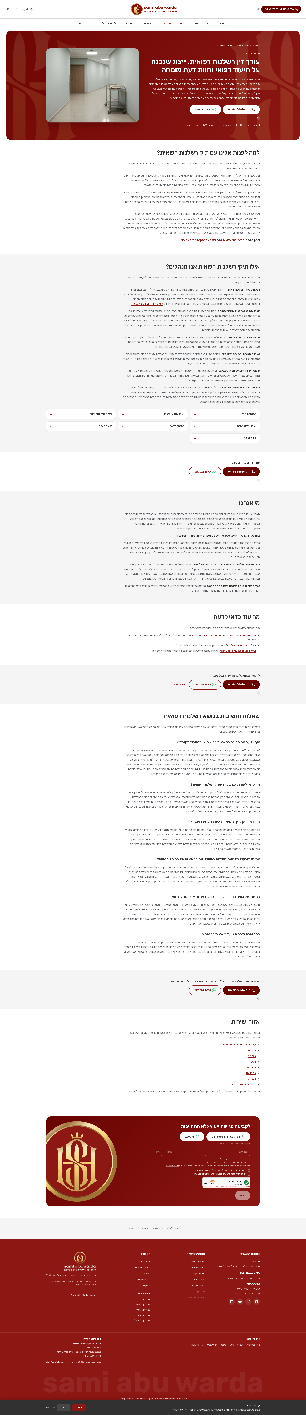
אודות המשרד (200, 23)
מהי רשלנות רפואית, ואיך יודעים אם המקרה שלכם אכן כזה (212, 240)
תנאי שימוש (212, 1345)
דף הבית (223, 23)
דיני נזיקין (201, 1291)
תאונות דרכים (198, 1285)
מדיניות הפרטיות (172, 1166)
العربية (25, 9)
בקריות (252, 1050)
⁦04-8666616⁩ (250, 1273)
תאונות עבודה (198, 1267)
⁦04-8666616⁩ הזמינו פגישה (279, 9)
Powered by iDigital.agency (83, 1295)
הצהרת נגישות (236, 1345)
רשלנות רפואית (198, 1261)
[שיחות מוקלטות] (258, 9)
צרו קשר (83, 23)
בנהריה (252, 1055)
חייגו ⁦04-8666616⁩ (239, 109)
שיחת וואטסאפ (203, 109)
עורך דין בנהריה (143, 1309)
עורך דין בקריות (143, 1304)
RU (8, 9)
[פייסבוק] (256, 1301)
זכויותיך (224, 1345)
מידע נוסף (50, 1407)
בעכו (253, 1061)
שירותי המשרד (175, 23)
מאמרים (148, 23)
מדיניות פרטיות (253, 1345)
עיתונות (130, 23)
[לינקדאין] (232, 1301)
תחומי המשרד (243, 45)
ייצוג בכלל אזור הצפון (244, 1084)
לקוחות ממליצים (107, 23)
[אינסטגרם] (248, 1301)
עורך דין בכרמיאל (142, 1320)
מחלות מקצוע (198, 1273)
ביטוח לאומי (199, 1279)
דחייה (64, 1407)
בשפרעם (251, 1072)
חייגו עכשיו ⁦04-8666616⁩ (226, 1136)
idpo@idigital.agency (56, 1362)
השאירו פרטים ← (177, 684)
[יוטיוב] (240, 1301)
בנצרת (252, 1078)
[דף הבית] (80, 1261)
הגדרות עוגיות (197, 1344)
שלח (242, 1195)
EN (15, 9)
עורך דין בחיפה (143, 1299)
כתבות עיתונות (143, 1279)
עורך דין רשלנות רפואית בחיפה (239, 1044)
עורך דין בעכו (144, 1315)
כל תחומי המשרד (197, 1297)
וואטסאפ (190, 1136)
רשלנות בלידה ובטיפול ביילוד (147, 303)
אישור (79, 1407)
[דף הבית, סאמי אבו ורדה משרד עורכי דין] (154, 9)
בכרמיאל (251, 1067)
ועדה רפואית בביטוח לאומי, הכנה (238, 650)
